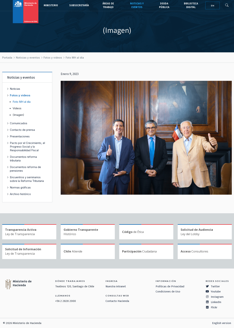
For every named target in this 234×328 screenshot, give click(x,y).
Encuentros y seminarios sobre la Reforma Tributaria (27, 179)
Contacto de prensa (22, 130)
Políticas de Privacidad (170, 286)
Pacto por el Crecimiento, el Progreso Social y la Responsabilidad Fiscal (27, 146)
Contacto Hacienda (117, 301)
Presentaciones (20, 136)
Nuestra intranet (115, 286)
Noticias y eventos (28, 57)
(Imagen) (18, 115)
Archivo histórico (20, 194)
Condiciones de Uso (168, 291)
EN (212, 5)
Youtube (216, 291)
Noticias (15, 88)
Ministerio (51, 5)
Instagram (217, 296)
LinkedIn (216, 302)
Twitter (215, 286)
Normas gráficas (20, 187)
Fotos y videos (53, 57)
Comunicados (18, 123)
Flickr (214, 307)
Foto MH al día (75, 57)
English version (221, 323)
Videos (17, 108)
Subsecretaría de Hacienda (78, 5)
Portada (7, 57)
